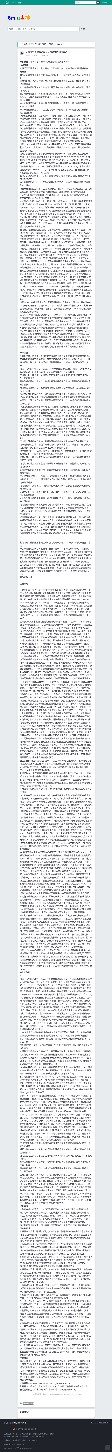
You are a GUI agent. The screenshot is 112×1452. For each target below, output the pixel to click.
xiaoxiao (29, 56)
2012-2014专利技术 (28, 1403)
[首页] (20, 44)
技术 (19, 3)
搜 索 (83, 29)
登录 (105, 3)
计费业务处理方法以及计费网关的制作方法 (45, 44)
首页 (14, 3)
